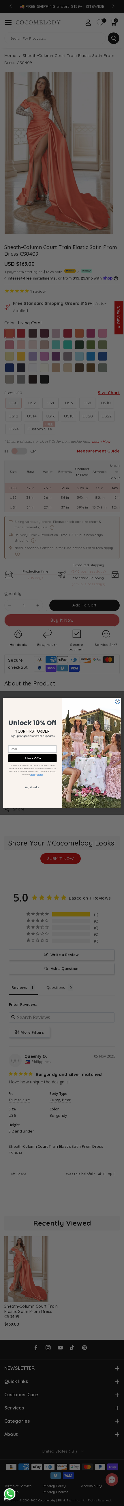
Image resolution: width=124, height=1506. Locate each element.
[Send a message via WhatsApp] (9, 1494)
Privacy (39, 774)
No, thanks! (32, 787)
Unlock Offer (33, 758)
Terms (32, 774)
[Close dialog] (117, 701)
